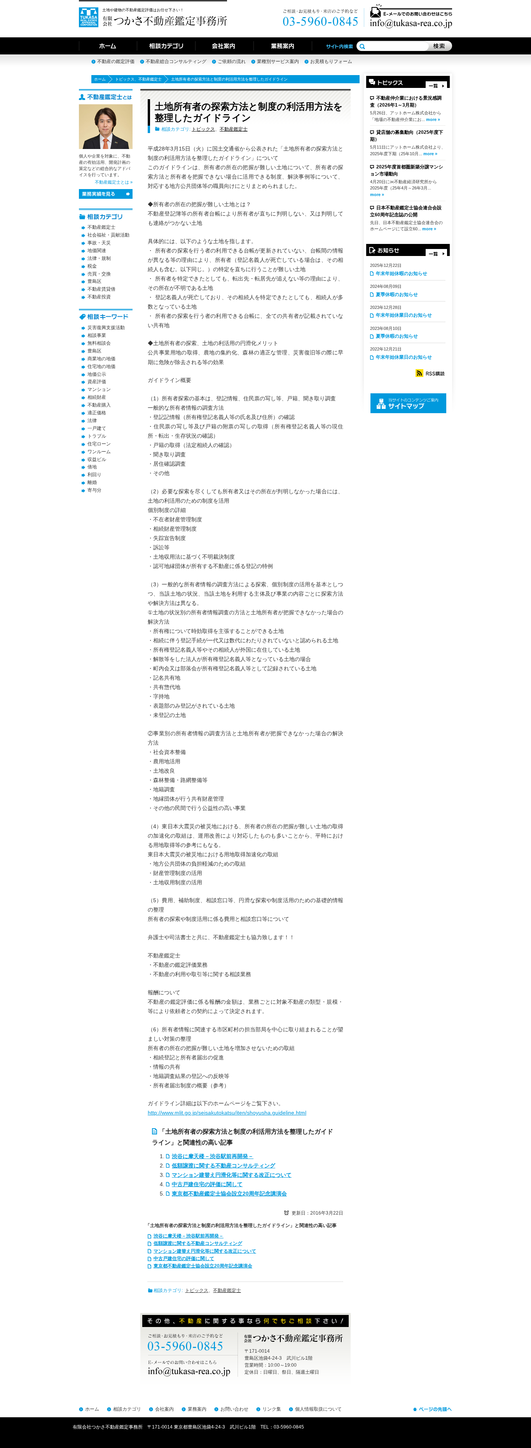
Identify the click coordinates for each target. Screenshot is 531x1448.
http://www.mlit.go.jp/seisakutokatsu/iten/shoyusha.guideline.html (227, 1113)
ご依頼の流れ (232, 61)
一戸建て (96, 428)
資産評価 (96, 381)
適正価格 (96, 412)
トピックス (124, 79)
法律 (92, 420)
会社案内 (164, 1409)
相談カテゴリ (127, 1409)
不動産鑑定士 (150, 79)
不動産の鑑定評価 (115, 61)
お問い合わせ (234, 1409)
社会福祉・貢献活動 (108, 235)
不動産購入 (99, 405)
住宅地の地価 (101, 366)
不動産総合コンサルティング (176, 61)
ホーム (100, 79)
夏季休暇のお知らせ (397, 294)
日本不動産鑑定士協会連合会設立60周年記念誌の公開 (406, 211)
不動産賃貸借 (101, 289)
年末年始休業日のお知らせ (404, 315)
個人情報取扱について (318, 1409)
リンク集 (271, 1409)
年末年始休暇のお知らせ (401, 273)
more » (433, 119)
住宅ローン (99, 444)
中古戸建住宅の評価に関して (207, 1184)
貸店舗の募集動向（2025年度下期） (406, 136)
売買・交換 (99, 274)
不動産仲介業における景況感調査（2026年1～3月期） (406, 101)
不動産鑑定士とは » (114, 182)
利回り (94, 474)
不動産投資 (99, 297)
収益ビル (96, 459)
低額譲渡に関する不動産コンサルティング (223, 1165)
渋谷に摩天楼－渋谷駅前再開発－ (212, 1156)
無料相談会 (99, 343)
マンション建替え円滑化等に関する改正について (232, 1175)
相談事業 (96, 335)
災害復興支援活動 (106, 327)
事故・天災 (99, 242)
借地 (92, 467)
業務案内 (197, 1409)
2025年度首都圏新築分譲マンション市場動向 (406, 170)
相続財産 (96, 397)
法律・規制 (99, 258)
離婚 (92, 482)
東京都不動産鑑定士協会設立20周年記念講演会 (229, 1193)
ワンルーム (99, 451)
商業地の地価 (101, 358)
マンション (99, 389)
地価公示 (96, 374)
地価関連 (96, 250)
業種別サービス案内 (278, 61)
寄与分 (94, 490)
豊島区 (94, 281)
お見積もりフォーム (331, 61)
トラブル (96, 436)
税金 (92, 266)
